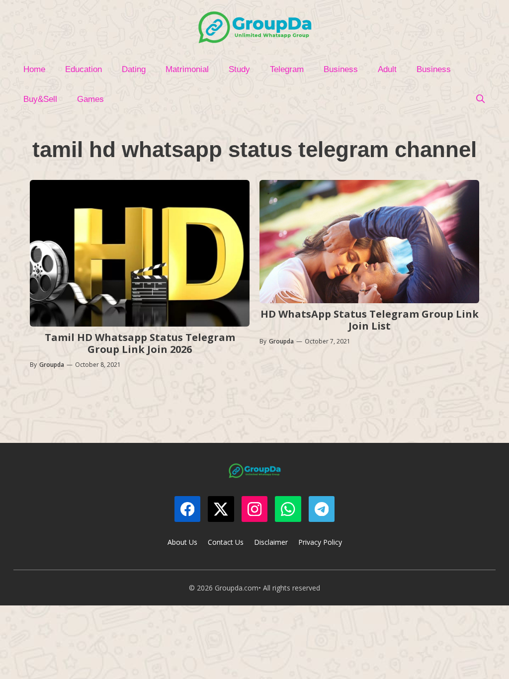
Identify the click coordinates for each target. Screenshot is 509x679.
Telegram (287, 69)
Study (239, 69)
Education (83, 69)
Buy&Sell (40, 99)
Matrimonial (187, 69)
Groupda (51, 364)
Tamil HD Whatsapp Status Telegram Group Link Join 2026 (140, 343)
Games (90, 99)
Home (34, 69)
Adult (387, 69)
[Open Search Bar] (480, 99)
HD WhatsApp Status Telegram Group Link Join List (369, 320)
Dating (134, 69)
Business (341, 69)
